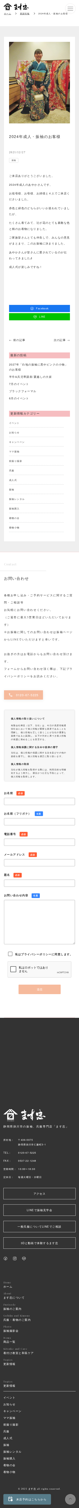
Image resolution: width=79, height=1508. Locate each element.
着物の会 (14, 518)
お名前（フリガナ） (22, 813)
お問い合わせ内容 (21, 895)
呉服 (11, 470)
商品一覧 (9, 1340)
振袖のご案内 (12, 1307)
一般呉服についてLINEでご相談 (39, 1226)
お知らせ (14, 432)
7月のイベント (19, 384)
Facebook (42, 308)
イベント (14, 422)
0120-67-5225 (23, 694)
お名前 (13, 793)
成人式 (13, 480)
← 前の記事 (17, 340)
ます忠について (14, 1295)
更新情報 (9, 1362)
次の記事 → (62, 340)
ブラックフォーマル (22, 391)
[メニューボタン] (70, 8)
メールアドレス (19, 854)
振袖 (14, 160)
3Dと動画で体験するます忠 (39, 1243)
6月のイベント (19, 398)
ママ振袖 (14, 451)
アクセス (39, 1193)
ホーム (7, 13)
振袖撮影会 (11, 1329)
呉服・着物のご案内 (17, 1318)
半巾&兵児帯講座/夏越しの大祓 (30, 377)
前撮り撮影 (15, 461)
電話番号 (15, 834)
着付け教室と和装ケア (18, 1351)
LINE (42, 316)
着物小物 (14, 527)
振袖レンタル (17, 499)
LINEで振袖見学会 (39, 1210)
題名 (12, 875)
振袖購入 (14, 508)
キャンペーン (17, 442)
